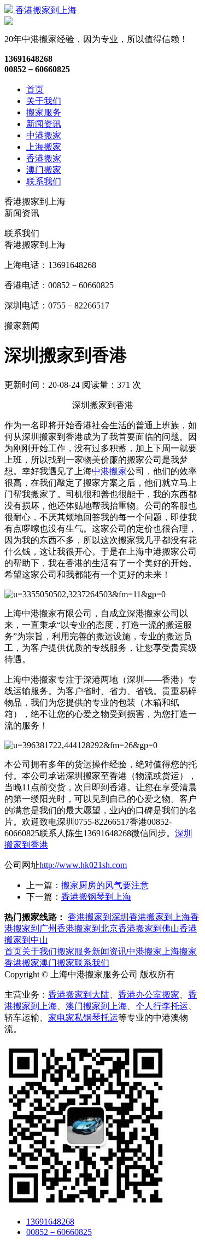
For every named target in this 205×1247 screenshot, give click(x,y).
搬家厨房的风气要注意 (105, 885)
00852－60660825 (59, 1232)
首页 (35, 89)
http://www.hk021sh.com (83, 865)
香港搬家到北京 (87, 928)
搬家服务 (43, 112)
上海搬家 (43, 146)
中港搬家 (43, 135)
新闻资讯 (43, 124)
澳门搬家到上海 (96, 1006)
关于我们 (43, 101)
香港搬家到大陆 (78, 994)
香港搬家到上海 (45, 10)
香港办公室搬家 (148, 994)
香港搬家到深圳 (98, 917)
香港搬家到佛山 (148, 928)
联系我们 (43, 181)
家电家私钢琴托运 (83, 1017)
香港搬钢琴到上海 (96, 896)
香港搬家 (43, 158)
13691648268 (50, 1221)
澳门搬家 (43, 169)
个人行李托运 (162, 1006)
